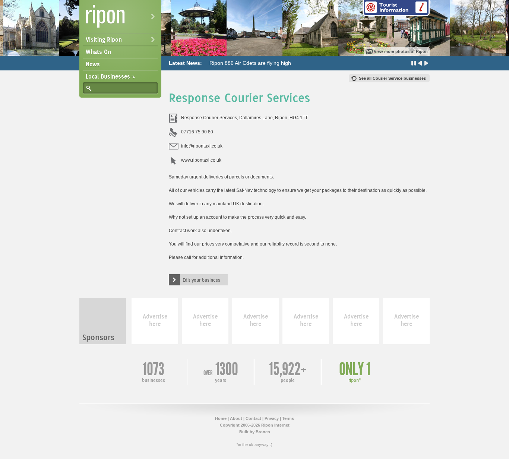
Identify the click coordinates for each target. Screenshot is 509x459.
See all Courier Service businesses (392, 78)
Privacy (272, 418)
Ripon (122, 19)
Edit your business (201, 280)
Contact (253, 418)
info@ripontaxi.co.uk (201, 146)
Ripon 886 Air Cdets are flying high (250, 63)
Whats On (98, 52)
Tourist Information (396, 8)
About (236, 418)
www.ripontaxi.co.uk (201, 160)
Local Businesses (108, 76)
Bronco (263, 432)
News (93, 64)
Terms (288, 418)
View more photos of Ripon (401, 51)
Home (221, 418)
